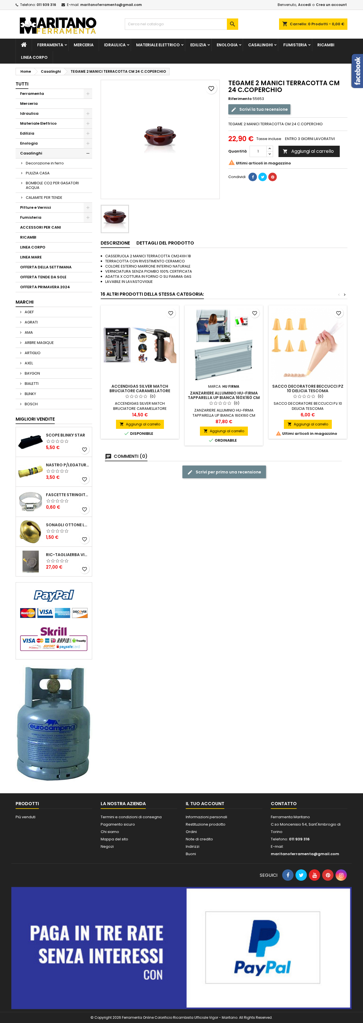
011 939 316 (46, 4)
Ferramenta (50, 45)
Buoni (191, 854)
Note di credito (199, 839)
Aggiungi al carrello (308, 151)
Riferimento (240, 98)
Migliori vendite (35, 419)
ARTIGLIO (32, 353)
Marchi (24, 302)
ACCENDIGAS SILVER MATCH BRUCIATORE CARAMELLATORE (139, 388)
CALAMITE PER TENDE (44, 197)
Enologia (227, 45)
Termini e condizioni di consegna (131, 817)
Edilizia (198, 45)
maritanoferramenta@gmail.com (111, 4)
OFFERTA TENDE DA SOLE (43, 277)
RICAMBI (325, 45)
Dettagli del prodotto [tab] (165, 243)
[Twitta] (262, 177)
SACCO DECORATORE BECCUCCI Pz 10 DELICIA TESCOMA (307, 388)
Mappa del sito (114, 839)
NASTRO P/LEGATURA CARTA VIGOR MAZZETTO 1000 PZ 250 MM (68, 465)
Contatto (284, 803)
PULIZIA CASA (38, 173)
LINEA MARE (31, 257)
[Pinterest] (272, 177)
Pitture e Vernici (35, 207)
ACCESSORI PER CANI (40, 227)
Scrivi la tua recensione (263, 109)
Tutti (22, 84)
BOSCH (31, 404)
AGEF (29, 312)
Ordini (191, 831)
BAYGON (32, 373)
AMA (28, 332)
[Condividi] (252, 177)
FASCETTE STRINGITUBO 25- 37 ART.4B (68, 494)
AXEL (28, 363)
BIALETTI (31, 383)
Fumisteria (295, 45)
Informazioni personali (206, 817)
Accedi (304, 4)
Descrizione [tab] (115, 243)
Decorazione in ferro (45, 163)
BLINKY (30, 393)
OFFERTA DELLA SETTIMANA (45, 267)
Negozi (107, 846)
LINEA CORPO (34, 57)
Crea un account (331, 4)
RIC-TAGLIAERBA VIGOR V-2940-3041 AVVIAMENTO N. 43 (68, 554)
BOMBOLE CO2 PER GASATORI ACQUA (52, 185)
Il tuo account (205, 803)
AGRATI (31, 322)
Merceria (84, 45)
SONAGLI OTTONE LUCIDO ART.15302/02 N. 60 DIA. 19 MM (68, 525)
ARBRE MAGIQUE (39, 342)
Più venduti (25, 817)
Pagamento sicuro (118, 824)
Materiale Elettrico (158, 45)
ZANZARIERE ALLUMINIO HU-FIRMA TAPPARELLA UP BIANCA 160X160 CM (224, 395)
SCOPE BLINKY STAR (65, 435)
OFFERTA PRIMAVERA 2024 (45, 287)
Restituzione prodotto (205, 824)
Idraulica (115, 45)
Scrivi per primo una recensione (228, 472)
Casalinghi (260, 45)
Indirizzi (192, 846)
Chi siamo (110, 831)
